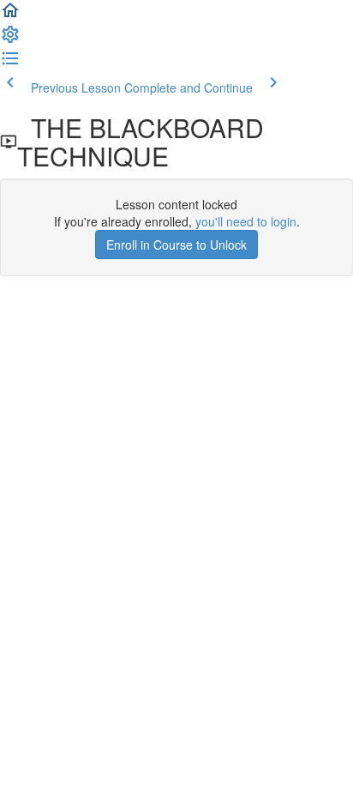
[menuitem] (10, 39)
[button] (10, 15)
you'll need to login (245, 221)
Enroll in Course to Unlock (176, 244)
